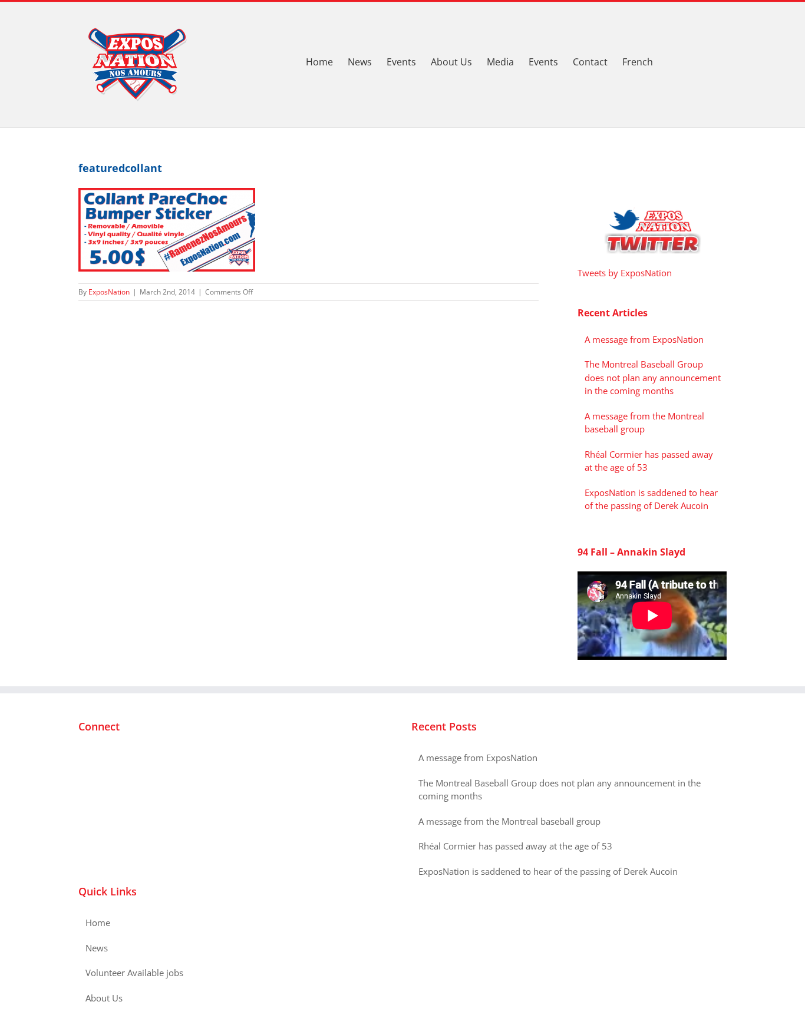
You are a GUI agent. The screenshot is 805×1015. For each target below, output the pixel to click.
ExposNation (109, 292)
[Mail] (129, 758)
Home (97, 922)
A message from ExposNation (644, 339)
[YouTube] (113, 758)
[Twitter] (97, 758)
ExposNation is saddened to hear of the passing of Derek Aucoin (548, 871)
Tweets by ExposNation (625, 273)
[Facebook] (81, 758)
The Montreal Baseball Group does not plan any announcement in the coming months (653, 377)
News (96, 948)
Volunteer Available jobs (134, 972)
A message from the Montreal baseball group (509, 821)
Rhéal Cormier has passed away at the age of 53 (515, 846)
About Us (104, 998)
